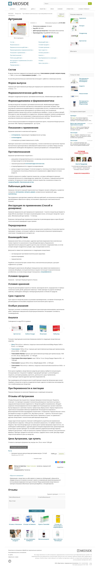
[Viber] (50, 36)
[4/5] (35, 23)
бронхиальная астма (27, 182)
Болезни (12, 9)
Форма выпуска (14, 45)
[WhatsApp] (52, 36)
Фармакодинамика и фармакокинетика (21, 50)
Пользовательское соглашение (17, 552)
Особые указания (44, 52)
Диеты (33, 9)
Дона (13, 344)
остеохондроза (16, 137)
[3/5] (33, 23)
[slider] (62, 494)
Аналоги (41, 55)
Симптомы (23, 9)
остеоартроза (15, 135)
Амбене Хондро (30, 334)
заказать (61, 454)
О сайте (10, 554)
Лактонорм (73, 132)
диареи (32, 192)
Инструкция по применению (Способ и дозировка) (21, 61)
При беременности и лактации (47, 58)
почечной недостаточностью (34, 163)
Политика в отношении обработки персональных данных (25, 550)
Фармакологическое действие (18, 47)
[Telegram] (48, 36)
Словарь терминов (83, 9)
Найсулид (56, 334)
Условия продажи (44, 45)
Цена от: (61, 15)
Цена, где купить (43, 63)
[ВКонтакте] (44, 36)
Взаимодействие (43, 42)
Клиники (60, 9)
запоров (27, 192)
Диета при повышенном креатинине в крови (77, 124)
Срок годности (43, 50)
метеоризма (20, 192)
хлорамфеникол (46, 272)
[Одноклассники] (46, 36)
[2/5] (32, 23)
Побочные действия (16, 58)
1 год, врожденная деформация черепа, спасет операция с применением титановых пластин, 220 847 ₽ (81, 166)
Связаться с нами (13, 557)
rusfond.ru (81, 154)
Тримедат (73, 115)
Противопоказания (15, 55)
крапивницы (12, 194)
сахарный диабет (14, 182)
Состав (12, 42)
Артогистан (17, 334)
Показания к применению (17, 52)
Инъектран (43, 334)
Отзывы (41, 60)
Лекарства (42, 9)
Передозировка (14, 65)
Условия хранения (44, 47)
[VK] (9, 561)
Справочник (69, 9)
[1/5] (31, 23)
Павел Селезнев (31, 466)
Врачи (52, 9)
